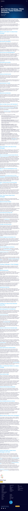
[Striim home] (2, 1)
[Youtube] (3, 508)
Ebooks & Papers (20, 486)
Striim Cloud (3, 485)
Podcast (3, 498)
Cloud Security (11, 497)
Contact (3, 499)
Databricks (11, 489)
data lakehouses (6, 219)
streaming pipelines (3, 342)
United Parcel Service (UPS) (4, 156)
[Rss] (5, 508)
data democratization (16, 362)
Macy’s (1, 183)
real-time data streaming (6, 321)
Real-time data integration (7, 249)
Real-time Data (4, 14)
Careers (11, 496)
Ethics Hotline (11, 498)
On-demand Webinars (20, 488)
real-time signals (13, 138)
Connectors (3, 487)
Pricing (2, 488)
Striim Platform (3, 486)
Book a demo (2, 469)
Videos (19, 487)
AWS (10, 486)
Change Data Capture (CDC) (4, 251)
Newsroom (11, 495)
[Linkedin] (1, 508)
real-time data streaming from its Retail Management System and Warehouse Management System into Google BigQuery (9, 176)
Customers (3, 494)
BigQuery (11, 488)
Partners (3, 495)
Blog (1, 6)
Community (3, 496)
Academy (19, 489)
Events (2, 497)
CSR (10, 499)
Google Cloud (11, 487)
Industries (3, 489)
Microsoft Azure (12, 485)
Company (11, 494)
